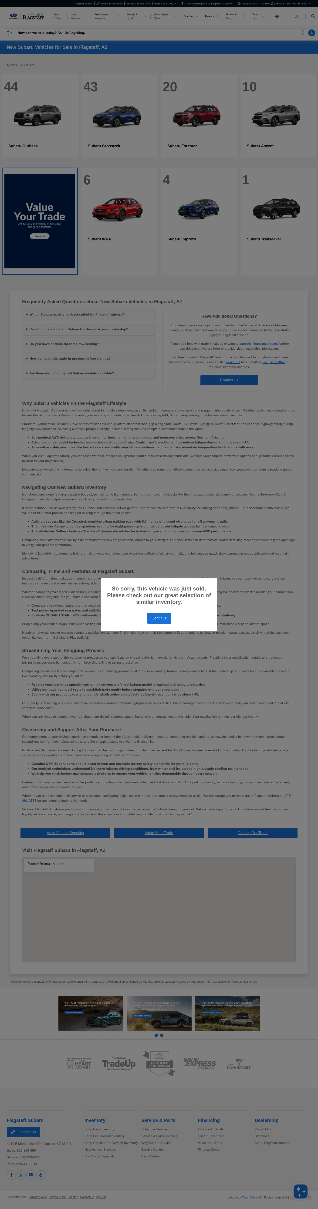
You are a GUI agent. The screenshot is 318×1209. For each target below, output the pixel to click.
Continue (159, 618)
